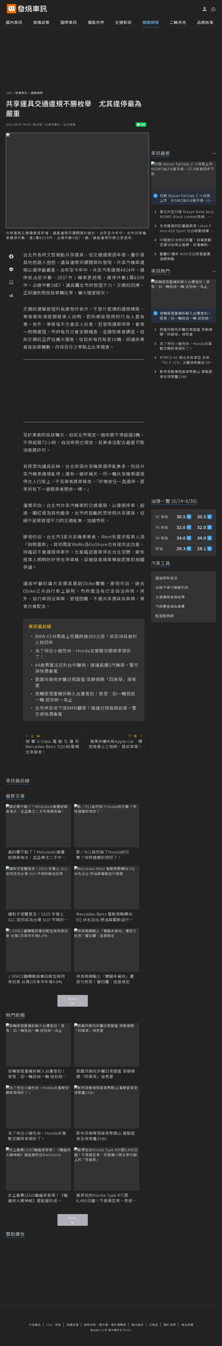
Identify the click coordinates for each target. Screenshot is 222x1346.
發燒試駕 (41, 22)
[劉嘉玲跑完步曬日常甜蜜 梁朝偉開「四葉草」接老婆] (106, 1045)
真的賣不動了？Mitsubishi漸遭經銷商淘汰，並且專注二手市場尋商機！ (37, 854)
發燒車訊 (21, 92)
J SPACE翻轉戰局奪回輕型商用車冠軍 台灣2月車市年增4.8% (36, 978)
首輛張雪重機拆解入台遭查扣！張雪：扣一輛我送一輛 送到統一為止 (85, 697)
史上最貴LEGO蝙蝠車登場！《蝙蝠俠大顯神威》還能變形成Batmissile (38, 1197)
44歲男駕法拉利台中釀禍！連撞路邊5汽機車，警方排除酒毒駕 (87, 668)
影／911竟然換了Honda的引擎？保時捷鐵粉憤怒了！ (102, 854)
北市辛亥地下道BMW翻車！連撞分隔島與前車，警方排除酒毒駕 (86, 711)
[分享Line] (11, 269)
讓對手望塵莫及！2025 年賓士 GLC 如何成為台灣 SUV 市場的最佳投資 (38, 916)
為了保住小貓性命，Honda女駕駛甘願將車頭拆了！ (83, 654)
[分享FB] (11, 256)
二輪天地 (178, 22)
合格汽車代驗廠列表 (172, 587)
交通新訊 (123, 22)
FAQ (49, 1325)
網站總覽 (187, 1325)
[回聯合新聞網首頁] (11, 8)
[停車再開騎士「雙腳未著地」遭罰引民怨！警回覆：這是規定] (106, 950)
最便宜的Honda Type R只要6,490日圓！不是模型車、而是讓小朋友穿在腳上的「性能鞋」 (106, 1197)
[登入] (204, 9)
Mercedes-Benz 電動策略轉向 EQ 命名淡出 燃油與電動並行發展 (104, 916)
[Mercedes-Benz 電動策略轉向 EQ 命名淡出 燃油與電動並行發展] (106, 887)
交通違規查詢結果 (170, 596)
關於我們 (170, 1325)
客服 (58, 1325)
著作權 (103, 1325)
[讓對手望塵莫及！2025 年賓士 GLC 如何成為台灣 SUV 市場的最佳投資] (38, 887)
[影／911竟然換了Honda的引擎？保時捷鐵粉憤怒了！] (106, 825)
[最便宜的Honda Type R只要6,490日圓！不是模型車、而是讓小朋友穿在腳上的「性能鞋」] (106, 1169)
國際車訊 (68, 22)
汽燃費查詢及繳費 (170, 606)
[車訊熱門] (214, 271)
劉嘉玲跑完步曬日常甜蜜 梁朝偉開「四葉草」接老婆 (85, 682)
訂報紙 (153, 1325)
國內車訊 (14, 22)
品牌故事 (205, 22)
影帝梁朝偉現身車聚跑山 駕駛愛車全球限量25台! (105, 1135)
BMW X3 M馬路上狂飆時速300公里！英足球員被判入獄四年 (86, 639)
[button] (213, 8)
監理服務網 (164, 615)
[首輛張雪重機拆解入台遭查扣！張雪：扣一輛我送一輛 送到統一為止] (38, 1045)
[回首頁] (32, 8)
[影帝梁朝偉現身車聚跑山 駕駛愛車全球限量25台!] (106, 1107)
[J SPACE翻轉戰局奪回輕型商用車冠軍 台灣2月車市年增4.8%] (38, 950)
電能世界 (96, 22)
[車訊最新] (214, 153)
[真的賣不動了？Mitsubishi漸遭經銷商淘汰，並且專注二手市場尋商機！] (38, 825)
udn (9, 92)
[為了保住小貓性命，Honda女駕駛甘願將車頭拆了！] (38, 1107)
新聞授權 (73, 1325)
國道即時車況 (166, 578)
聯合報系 (138, 1325)
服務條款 (90, 1325)
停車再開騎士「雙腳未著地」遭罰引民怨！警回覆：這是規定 (105, 978)
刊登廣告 (35, 1325)
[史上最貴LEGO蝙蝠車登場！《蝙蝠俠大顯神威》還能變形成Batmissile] (38, 1169)
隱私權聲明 (118, 1325)
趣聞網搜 (150, 22)
